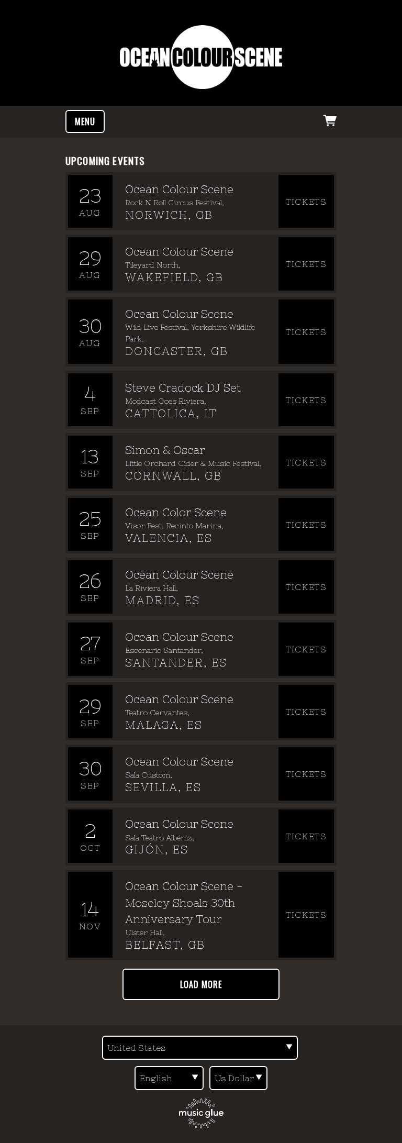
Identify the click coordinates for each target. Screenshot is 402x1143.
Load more (201, 984)
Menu (85, 121)
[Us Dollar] (238, 1078)
